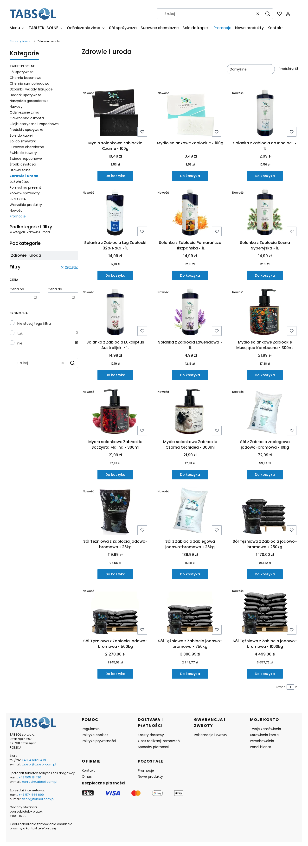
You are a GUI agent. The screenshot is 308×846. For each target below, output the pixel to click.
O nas (87, 776)
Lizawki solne (20, 170)
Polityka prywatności (99, 740)
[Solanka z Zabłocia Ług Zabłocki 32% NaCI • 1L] (115, 213)
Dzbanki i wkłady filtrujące (31, 89)
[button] (267, 14)
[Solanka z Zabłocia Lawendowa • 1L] (190, 313)
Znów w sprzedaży (25, 193)
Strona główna (21, 41)
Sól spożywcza (21, 72)
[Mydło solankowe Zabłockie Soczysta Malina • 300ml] (115, 412)
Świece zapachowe (26, 158)
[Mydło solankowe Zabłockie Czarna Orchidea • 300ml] (190, 412)
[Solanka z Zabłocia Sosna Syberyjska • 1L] (265, 213)
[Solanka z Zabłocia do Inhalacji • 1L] (265, 114)
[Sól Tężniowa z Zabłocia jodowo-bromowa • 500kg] (115, 611)
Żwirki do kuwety (23, 152)
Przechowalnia (262, 740)
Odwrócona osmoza (27, 118)
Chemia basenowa (25, 77)
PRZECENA (18, 199)
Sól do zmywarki (23, 141)
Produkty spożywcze (26, 129)
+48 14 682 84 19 (34, 760)
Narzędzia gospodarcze (29, 100)
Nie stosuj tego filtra (34, 323)
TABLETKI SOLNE (22, 66)
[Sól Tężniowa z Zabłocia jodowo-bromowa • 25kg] (115, 512)
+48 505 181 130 (30, 777)
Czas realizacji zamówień (159, 740)
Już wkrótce (19, 181)
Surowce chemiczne (27, 147)
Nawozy (16, 106)
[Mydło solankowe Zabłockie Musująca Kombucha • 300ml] (265, 313)
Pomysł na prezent (25, 187)
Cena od (17, 289)
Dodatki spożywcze (25, 95)
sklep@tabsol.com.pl (38, 799)
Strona (281, 687)
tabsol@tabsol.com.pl (39, 764)
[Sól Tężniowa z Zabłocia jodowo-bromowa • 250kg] (265, 512)
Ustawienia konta (264, 734)
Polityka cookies (95, 734)
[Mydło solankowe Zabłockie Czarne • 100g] (115, 114)
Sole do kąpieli (21, 135)
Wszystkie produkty (26, 204)
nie (19, 343)
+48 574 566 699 (31, 795)
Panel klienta (260, 746)
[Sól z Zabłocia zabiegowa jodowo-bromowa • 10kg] (265, 412)
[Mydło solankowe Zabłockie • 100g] (190, 114)
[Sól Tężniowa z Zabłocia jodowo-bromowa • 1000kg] (265, 611)
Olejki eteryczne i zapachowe (34, 123)
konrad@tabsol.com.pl (39, 782)
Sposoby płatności (153, 746)
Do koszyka (115, 175)
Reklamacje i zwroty (210, 734)
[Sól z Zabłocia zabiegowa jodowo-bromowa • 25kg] (190, 512)
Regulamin (91, 728)
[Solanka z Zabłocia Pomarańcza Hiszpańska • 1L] (190, 213)
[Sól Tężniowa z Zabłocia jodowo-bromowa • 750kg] (190, 611)
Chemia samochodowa (29, 83)
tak (20, 333)
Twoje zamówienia (265, 728)
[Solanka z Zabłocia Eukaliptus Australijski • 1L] (115, 313)
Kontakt (88, 770)
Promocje (18, 216)
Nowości (16, 210)
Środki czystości (23, 164)
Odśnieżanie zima (24, 112)
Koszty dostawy (151, 734)
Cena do (55, 289)
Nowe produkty (150, 776)
